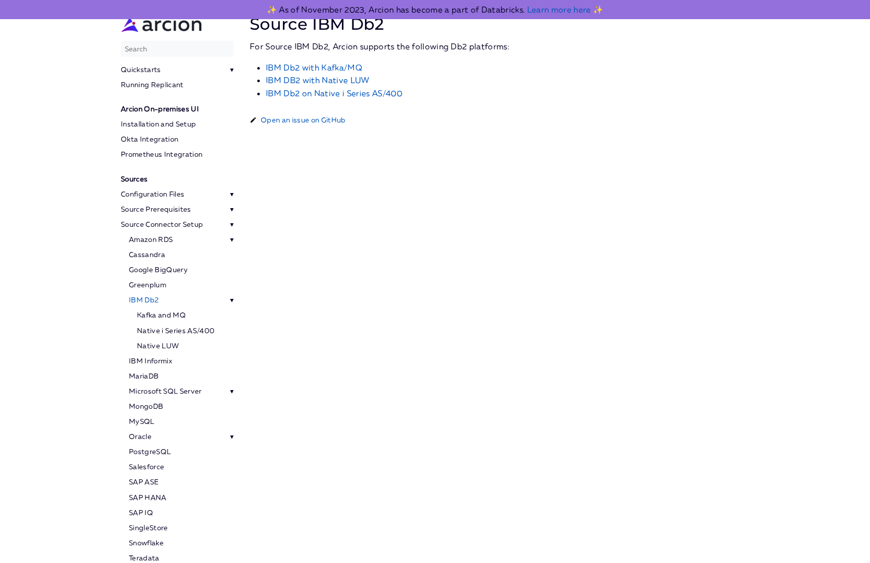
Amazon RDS (151, 239)
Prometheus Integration (161, 154)
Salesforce (146, 467)
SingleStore (148, 528)
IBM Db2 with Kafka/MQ (314, 67)
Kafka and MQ (161, 315)
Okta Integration (149, 139)
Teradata (144, 558)
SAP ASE (144, 482)
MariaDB (144, 376)
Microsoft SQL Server (165, 391)
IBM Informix (150, 361)
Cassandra (147, 255)
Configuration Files (152, 194)
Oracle (140, 436)
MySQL (142, 421)
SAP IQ (141, 513)
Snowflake (146, 543)
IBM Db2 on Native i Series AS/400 (334, 93)
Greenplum (147, 285)
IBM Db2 (144, 300)
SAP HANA (148, 497)
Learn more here (559, 10)
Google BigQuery (158, 270)
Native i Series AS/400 (175, 331)
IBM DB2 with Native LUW (318, 80)
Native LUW (158, 346)
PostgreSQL (150, 452)
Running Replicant (152, 85)
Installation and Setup (158, 124)
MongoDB (146, 406)
